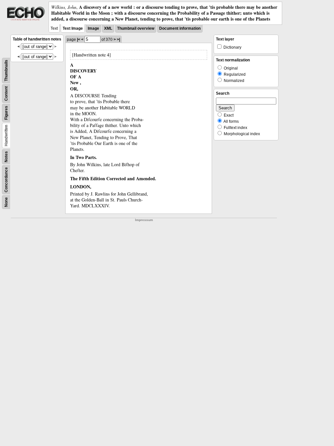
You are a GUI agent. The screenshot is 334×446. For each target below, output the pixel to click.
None (6, 202)
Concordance (6, 179)
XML (108, 28)
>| (118, 39)
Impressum (144, 220)
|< (78, 39)
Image (93, 28)
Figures (6, 113)
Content (6, 93)
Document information (180, 28)
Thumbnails (6, 70)
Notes (6, 156)
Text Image (73, 28)
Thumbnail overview (135, 28)
